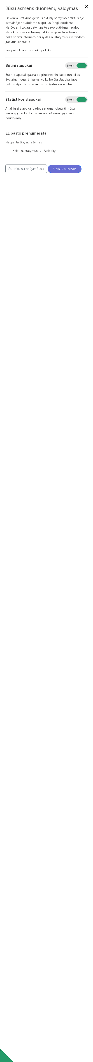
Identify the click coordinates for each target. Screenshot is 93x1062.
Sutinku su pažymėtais (26, 169)
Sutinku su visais (64, 169)
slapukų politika (40, 50)
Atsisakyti (50, 151)
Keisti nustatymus (25, 151)
